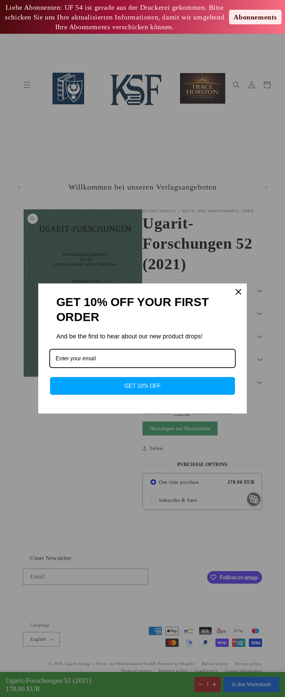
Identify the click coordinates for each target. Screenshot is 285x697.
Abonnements (255, 17)
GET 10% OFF (142, 386)
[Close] (238, 291)
